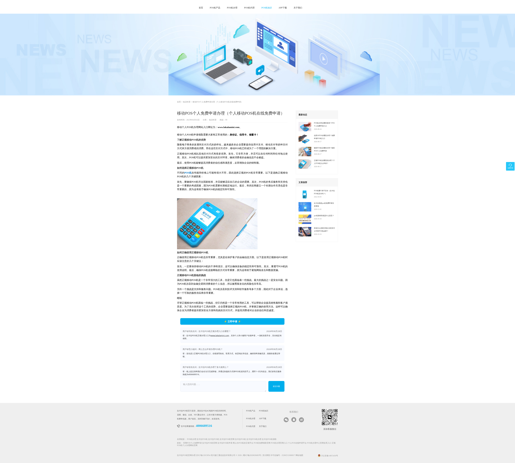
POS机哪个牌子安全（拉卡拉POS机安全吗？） (324, 192)
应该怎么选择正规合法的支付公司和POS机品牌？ (324, 229)
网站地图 (299, 455)
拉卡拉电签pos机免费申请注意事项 (324, 204)
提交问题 (276, 386)
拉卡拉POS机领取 (269, 439)
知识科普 (186, 102)
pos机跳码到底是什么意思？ (324, 216)
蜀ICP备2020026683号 (252, 455)
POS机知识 (266, 8)
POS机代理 (249, 8)
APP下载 (283, 8)
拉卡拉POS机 (202, 439)
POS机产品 (215, 8)
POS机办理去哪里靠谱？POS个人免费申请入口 (324, 124)
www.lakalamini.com (220, 335)
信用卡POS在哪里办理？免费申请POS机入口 (324, 137)
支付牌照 (266, 455)
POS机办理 (232, 8)
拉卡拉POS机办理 (254, 439)
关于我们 (298, 8)
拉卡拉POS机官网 (227, 439)
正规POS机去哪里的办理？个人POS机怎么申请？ (324, 161)
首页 (201, 8)
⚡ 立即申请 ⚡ (232, 321)
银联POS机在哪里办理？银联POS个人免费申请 (324, 149)
